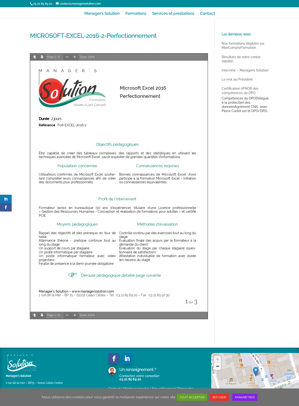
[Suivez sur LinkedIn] (127, 358)
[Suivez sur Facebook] (114, 358)
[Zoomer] (74, 57)
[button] (256, 371)
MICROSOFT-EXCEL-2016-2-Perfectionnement (140, 51)
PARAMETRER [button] (245, 397)
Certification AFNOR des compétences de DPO (240, 91)
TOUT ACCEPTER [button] (192, 397)
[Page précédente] (34, 57)
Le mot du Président (237, 79)
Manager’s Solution (102, 14)
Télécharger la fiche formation (189, 51)
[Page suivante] (42, 57)
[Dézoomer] (67, 57)
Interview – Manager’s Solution (245, 70)
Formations (135, 14)
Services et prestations (173, 14)
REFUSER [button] (219, 397)
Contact (207, 14)
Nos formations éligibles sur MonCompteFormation (243, 45)
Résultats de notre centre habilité (241, 59)
